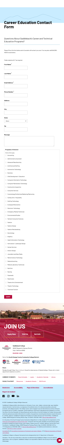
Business (10, 173)
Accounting (11, 155)
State (6, 118)
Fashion (10, 222)
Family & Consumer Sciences (15, 219)
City (5, 109)
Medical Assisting (12, 261)
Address (6, 100)
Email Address (8, 82)
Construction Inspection (14, 187)
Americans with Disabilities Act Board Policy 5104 (14, 421)
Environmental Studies (14, 215)
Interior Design (12, 250)
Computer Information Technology (17, 180)
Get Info (37, 334)
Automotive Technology (14, 169)
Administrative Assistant (15, 159)
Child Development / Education (16, 176)
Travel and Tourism (13, 289)
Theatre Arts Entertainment (15, 282)
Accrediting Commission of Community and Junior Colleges (26, 431)
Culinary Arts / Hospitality (15, 197)
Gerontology (11, 233)
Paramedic (11, 275)
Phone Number (8, 92)
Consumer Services (13, 190)
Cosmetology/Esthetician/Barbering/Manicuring (21, 194)
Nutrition (10, 268)
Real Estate (11, 279)
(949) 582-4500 (17, 353)
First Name (7, 64)
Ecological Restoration (14, 204)
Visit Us (25, 334)
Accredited (5, 431)
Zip (5, 126)
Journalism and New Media (15, 254)
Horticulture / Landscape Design (16, 243)
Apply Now (11, 334)
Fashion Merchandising (14, 229)
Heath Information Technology (16, 240)
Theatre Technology (13, 286)
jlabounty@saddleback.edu (49, 417)
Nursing (10, 272)
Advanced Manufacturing (14, 162)
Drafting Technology (13, 201)
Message (7, 134)
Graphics (10, 236)
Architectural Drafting (14, 166)
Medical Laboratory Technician (16, 264)
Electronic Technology (14, 208)
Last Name (7, 73)
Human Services (12, 247)
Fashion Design (12, 226)
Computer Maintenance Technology (17, 183)
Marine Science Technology (15, 257)
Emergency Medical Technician (16, 211)
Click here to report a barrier (14, 428)
